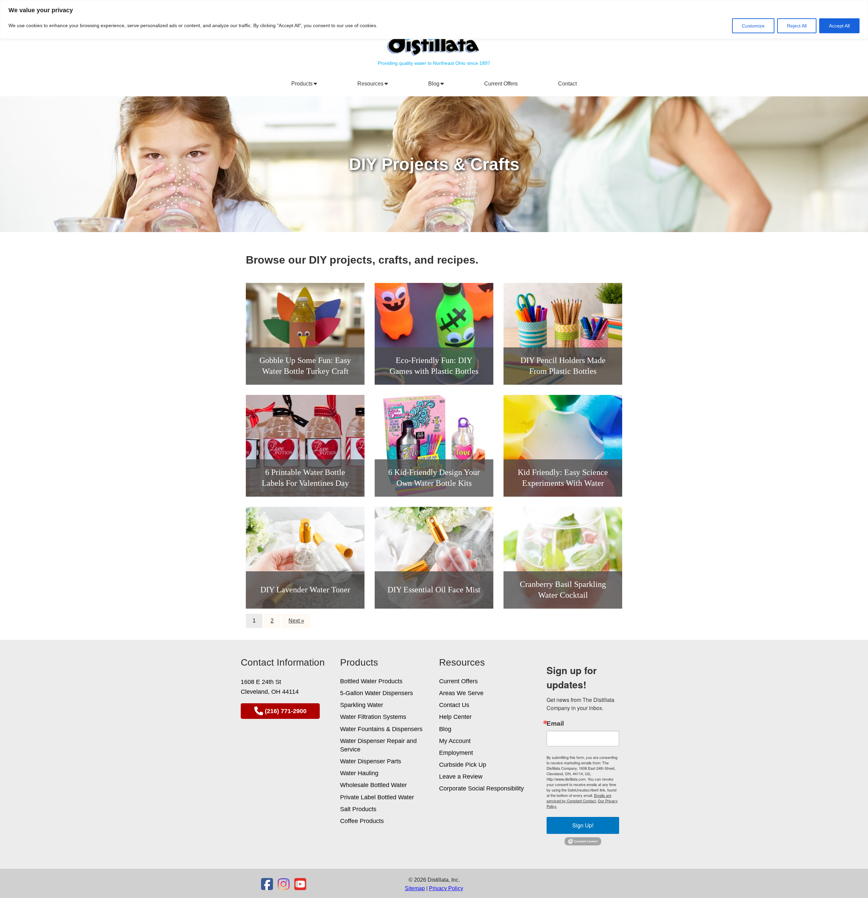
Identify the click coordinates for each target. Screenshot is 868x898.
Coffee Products (362, 821)
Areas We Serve (461, 693)
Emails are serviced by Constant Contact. (579, 797)
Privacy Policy (446, 888)
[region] (434, 19)
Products (303, 84)
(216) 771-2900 (286, 711)
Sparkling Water (361, 705)
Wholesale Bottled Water (373, 785)
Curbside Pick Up (462, 764)
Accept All (839, 25)
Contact (567, 84)
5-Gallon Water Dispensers (376, 693)
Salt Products (358, 809)
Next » (296, 621)
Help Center (455, 716)
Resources (371, 84)
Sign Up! (582, 825)
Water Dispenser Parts (370, 761)
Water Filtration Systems (373, 716)
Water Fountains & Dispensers (381, 729)
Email (555, 723)
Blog (435, 84)
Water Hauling (359, 773)
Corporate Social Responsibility (481, 788)
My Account (455, 741)
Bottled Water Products (371, 681)
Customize (753, 25)
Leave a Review (460, 776)
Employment (456, 752)
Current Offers (501, 84)
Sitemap (415, 888)
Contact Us (454, 705)
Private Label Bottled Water (377, 797)
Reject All (797, 25)
